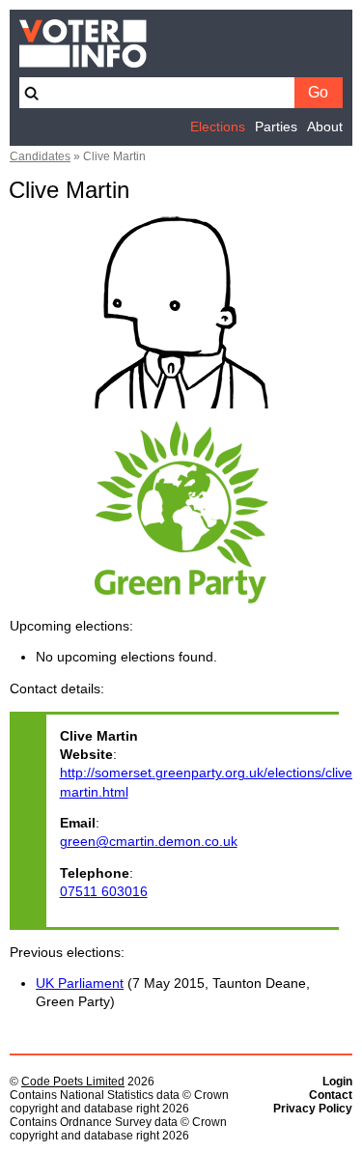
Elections (217, 127)
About (325, 127)
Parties (276, 127)
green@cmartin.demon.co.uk (148, 841)
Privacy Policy (312, 1108)
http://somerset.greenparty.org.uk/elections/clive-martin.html (193, 782)
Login (337, 1081)
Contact (330, 1095)
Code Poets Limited (73, 1081)
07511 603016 (104, 892)
